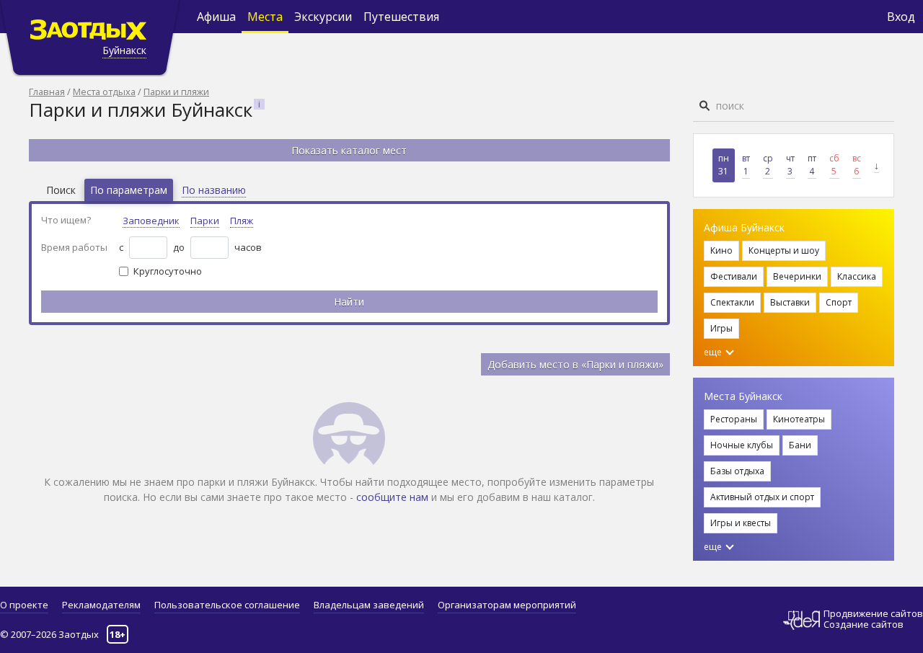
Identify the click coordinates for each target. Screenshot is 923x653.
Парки (204, 220)
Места (265, 17)
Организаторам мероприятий (507, 604)
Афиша (216, 17)
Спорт (839, 302)
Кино (721, 250)
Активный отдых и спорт (762, 497)
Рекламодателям (101, 604)
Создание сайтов (863, 624)
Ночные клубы (741, 445)
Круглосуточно (167, 271)
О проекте (24, 604)
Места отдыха (104, 91)
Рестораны (733, 419)
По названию (214, 190)
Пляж (241, 220)
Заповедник (151, 220)
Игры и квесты (740, 523)
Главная (47, 91)
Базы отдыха (737, 471)
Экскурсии (323, 17)
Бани (800, 445)
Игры (721, 328)
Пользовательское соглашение (227, 604)
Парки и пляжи (176, 91)
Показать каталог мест (349, 150)
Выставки (790, 302)
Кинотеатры (799, 419)
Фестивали (733, 276)
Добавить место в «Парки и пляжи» (575, 364)
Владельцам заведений (369, 604)
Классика (856, 276)
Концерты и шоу (783, 250)
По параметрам (128, 190)
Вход (901, 17)
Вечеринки (797, 276)
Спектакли (732, 302)
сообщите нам (392, 497)
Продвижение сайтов (873, 613)
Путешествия (401, 17)
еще (714, 352)
